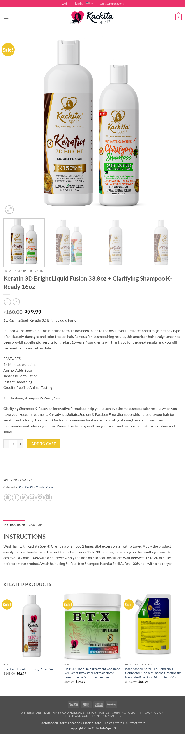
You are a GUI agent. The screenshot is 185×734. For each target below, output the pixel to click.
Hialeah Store (112, 723)
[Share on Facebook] (15, 497)
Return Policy (98, 712)
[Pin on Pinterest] (40, 497)
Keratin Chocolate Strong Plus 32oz (28, 669)
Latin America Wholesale (64, 712)
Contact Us (112, 715)
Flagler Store (92, 723)
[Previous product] (16, 301)
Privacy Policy (151, 712)
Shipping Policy (124, 712)
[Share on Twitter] (24, 497)
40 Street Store (135, 723)
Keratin (37, 271)
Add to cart (43, 444)
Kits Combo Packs (41, 487)
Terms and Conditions (82, 715)
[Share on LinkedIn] (48, 497)
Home (8, 271)
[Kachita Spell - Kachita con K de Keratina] (92, 17)
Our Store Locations (112, 3)
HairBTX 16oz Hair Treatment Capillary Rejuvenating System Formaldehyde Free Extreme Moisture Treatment (92, 673)
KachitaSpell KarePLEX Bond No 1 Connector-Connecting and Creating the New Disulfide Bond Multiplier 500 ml (153, 673)
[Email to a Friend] (32, 497)
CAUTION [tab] (35, 524)
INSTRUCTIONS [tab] (14, 524)
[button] (64, 3)
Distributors (31, 712)
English (79, 3)
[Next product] (7, 301)
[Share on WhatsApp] (7, 497)
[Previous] (13, 125)
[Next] (172, 125)
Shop (21, 271)
